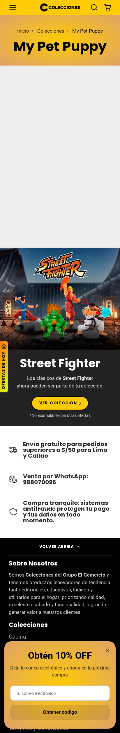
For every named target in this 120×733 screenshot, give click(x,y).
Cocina (17, 637)
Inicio (23, 31)
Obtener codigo (60, 712)
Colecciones (50, 31)
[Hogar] (60, 7)
